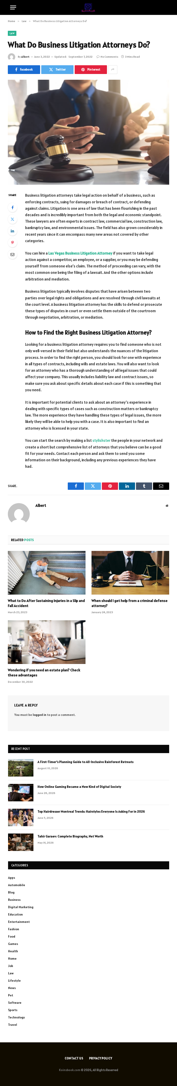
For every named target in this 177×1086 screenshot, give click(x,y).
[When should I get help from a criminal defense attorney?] (130, 573)
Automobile (16, 885)
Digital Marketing (20, 907)
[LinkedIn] (12, 230)
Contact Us (74, 1058)
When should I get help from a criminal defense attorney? (129, 603)
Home (12, 958)
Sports (12, 1010)
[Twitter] (12, 219)
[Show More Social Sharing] (112, 69)
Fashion (13, 929)
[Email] (12, 254)
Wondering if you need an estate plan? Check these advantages (44, 672)
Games (13, 944)
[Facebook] (12, 207)
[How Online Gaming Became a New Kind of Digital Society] (20, 792)
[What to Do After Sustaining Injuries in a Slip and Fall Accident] (47, 573)
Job (10, 966)
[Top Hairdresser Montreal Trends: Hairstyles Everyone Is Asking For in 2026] (20, 817)
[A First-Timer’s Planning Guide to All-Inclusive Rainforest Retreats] (20, 768)
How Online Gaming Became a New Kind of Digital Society (79, 787)
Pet (10, 995)
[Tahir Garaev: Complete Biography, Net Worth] (20, 842)
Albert (25, 56)
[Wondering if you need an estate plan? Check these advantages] (47, 642)
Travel (12, 1025)
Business (14, 900)
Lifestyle (14, 980)
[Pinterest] (12, 242)
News (12, 988)
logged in (39, 715)
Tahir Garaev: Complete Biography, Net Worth (70, 836)
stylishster (101, 440)
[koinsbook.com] (88, 7)
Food (11, 936)
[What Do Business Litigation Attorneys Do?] (88, 132)
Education (15, 914)
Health (13, 951)
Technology (16, 1017)
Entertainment (19, 922)
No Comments (109, 56)
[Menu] (13, 7)
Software (14, 1003)
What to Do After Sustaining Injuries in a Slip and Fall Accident (46, 603)
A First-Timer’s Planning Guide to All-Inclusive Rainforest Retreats (85, 762)
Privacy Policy (100, 1058)
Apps (11, 878)
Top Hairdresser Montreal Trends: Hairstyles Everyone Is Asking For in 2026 (91, 811)
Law (12, 33)
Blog (11, 892)
